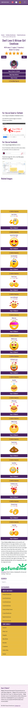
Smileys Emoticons (11, 35)
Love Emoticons (7, 598)
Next (24, 57)
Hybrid (4, 627)
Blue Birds (5, 639)
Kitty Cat (5, 631)
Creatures (5, 646)
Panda (4, 654)
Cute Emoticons (7, 605)
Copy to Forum (14, 78)
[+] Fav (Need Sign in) (14, 81)
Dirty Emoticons (7, 620)
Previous (4, 57)
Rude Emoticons (21, 35)
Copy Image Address (14, 74)
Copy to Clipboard (14, 228)
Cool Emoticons (7, 602)
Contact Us (17, 705)
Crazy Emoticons (7, 613)
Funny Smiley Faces (7, 609)
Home (2, 35)
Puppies (5, 635)
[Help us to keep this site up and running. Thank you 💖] (14, 567)
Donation (3, 572)
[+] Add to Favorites (14, 211)
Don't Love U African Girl (9, 36)
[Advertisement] (14, 19)
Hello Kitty (5, 650)
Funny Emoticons (7, 594)
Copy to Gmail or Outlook (14, 71)
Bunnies (5, 642)
